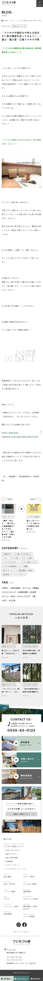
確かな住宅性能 (12, 858)
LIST (22, 509)
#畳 (33, 596)
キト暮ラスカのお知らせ (22, 554)
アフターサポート (13, 865)
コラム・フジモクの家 (10, 558)
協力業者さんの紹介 (26, 570)
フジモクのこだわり (10, 562)
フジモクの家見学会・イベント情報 (15, 566)
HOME (6, 20)
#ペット (5, 596)
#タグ (4, 600)
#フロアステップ (9, 592)
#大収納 (33, 592)
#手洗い (5, 588)
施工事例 (6, 574)
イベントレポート (19, 574)
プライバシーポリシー (21, 932)
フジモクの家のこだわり (29, 562)
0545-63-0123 (21, 730)
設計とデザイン (12, 854)
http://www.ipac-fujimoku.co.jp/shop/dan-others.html (20, 434)
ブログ (12, 20)
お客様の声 (7, 554)
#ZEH (13, 596)
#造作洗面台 (16, 588)
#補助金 (36, 588)
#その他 (12, 600)
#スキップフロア (24, 596)
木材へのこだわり (13, 850)
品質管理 (9, 861)
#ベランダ (26, 588)
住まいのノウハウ (9, 570)
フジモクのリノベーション (16, 869)
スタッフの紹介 (27, 558)
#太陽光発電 (23, 592)
